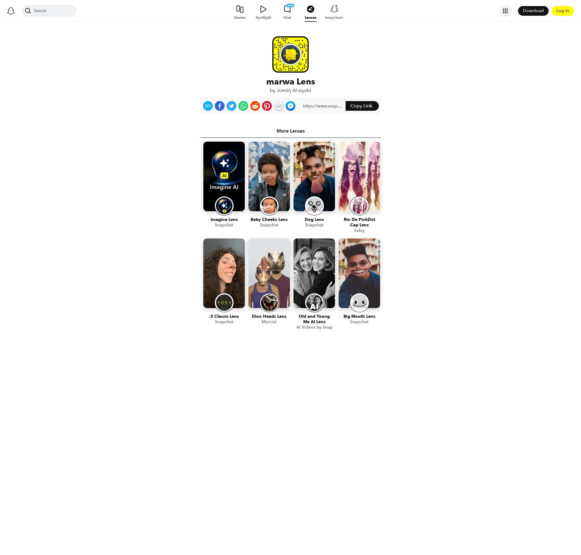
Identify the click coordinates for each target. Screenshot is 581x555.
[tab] (290, 131)
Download (533, 11)
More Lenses (291, 131)
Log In (562, 11)
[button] (208, 106)
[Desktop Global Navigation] (10, 10)
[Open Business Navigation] (505, 11)
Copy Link (361, 106)
